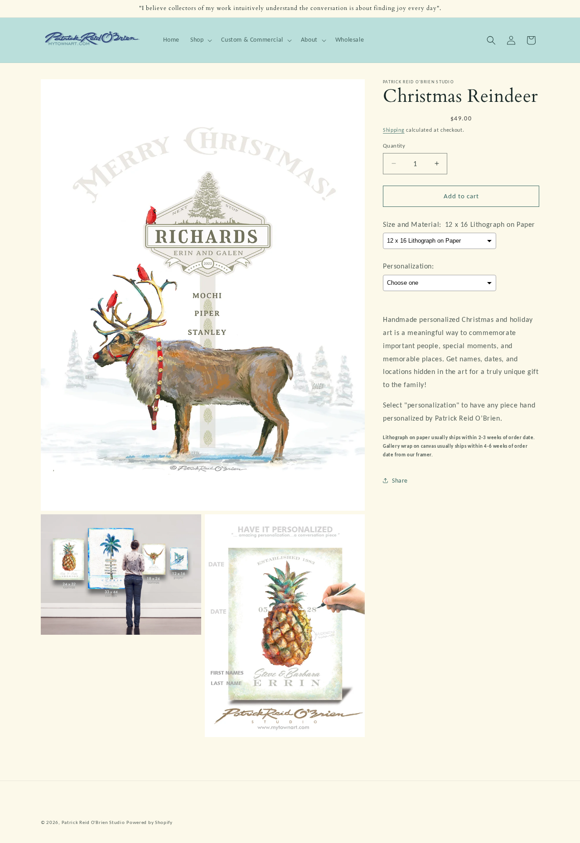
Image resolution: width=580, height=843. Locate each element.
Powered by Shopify (149, 822)
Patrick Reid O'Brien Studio (93, 822)
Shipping (394, 130)
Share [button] (400, 480)
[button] (200, 39)
